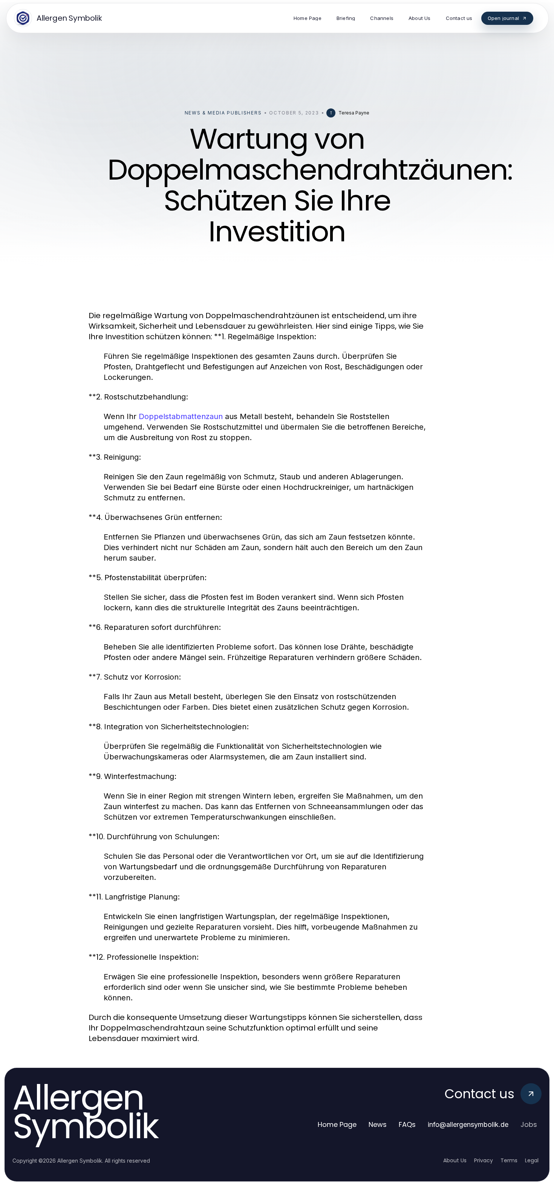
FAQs (407, 1124)
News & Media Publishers (223, 113)
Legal (532, 1160)
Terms (508, 1160)
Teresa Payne (353, 113)
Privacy (483, 1160)
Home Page (337, 1124)
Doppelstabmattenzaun (181, 416)
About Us (455, 1160)
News (378, 1124)
